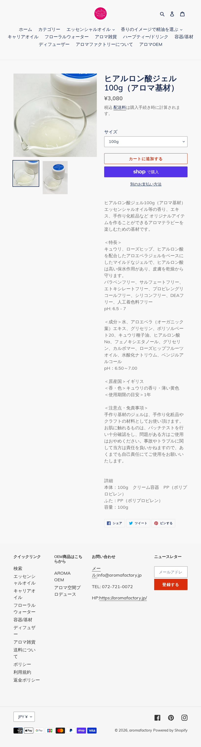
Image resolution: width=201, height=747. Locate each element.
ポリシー (22, 664)
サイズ (110, 132)
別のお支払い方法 (146, 184)
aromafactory (140, 730)
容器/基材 (22, 619)
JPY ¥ (23, 716)
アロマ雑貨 (24, 642)
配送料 (119, 107)
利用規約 (22, 672)
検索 (17, 568)
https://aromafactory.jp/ (123, 598)
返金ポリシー (26, 680)
